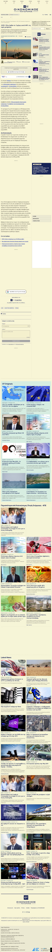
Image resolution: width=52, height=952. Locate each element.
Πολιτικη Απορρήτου (20, 344)
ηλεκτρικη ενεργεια (9, 308)
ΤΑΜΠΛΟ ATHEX (36, 220)
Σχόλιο (3, 329)
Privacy (23, 907)
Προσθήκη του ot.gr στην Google (17, 71)
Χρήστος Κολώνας (8, 62)
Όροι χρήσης (17, 907)
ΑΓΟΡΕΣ (34, 216)
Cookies (27, 907)
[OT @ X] (25, 912)
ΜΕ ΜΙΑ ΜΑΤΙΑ (36, 218)
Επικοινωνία (10, 907)
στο (17, 300)
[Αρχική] (26, 897)
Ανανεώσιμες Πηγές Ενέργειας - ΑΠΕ (12, 21)
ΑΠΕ (2, 308)
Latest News (6, 657)
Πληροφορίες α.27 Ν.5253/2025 (38, 907)
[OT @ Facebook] (23, 912)
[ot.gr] (26, 8)
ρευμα (16, 308)
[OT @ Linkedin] (29, 912)
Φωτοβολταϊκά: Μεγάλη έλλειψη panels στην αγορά (15, 241)
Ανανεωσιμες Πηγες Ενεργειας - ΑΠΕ (9, 36)
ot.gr (1, 21)
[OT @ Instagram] (27, 912)
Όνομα (3, 323)
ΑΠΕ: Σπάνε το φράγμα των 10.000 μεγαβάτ (13, 239)
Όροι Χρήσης (11, 344)
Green (4, 21)
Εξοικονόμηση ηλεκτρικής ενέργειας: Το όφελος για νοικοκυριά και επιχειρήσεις (13, 104)
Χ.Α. (2, 17)
